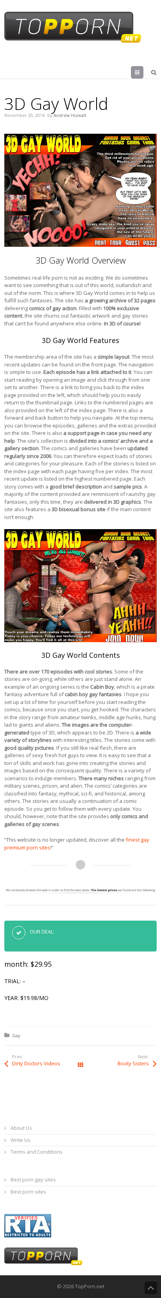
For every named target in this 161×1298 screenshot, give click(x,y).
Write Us (20, 1140)
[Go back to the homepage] (72, 27)
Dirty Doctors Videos (36, 1063)
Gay (16, 1035)
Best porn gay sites (33, 1179)
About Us (21, 1127)
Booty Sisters (133, 1063)
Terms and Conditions (37, 1151)
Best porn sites (28, 1191)
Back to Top (151, 1288)
